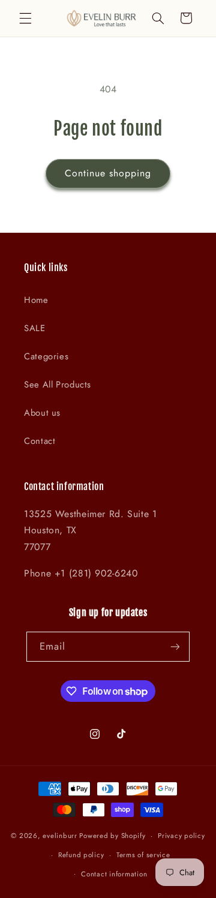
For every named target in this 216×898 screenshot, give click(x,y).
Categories (46, 356)
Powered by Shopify (112, 835)
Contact (39, 441)
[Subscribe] (175, 646)
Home (36, 300)
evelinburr (60, 835)
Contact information (114, 874)
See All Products (57, 384)
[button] (25, 18)
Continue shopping (108, 173)
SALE (35, 328)
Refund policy (81, 855)
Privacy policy (181, 835)
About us (42, 412)
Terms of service (143, 855)
